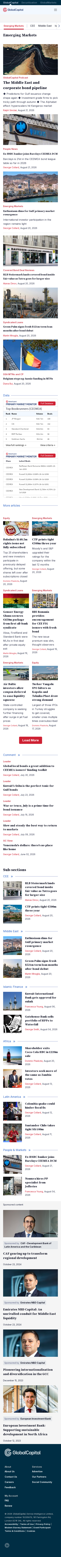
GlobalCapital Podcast (15, 77)
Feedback (10, 1487)
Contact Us (11, 1477)
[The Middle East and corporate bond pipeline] (30, 59)
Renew (8, 1506)
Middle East (45, 25)
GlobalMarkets (48, 2)
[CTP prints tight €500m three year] (45, 528)
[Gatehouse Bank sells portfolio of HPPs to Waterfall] (12, 1024)
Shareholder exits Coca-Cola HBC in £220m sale (41, 1052)
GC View (8, 840)
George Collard (11, 167)
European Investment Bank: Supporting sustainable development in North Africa (25, 1430)
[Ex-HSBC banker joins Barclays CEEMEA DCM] (30, 129)
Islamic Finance (13, 986)
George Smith (32, 1029)
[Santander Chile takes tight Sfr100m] (12, 1133)
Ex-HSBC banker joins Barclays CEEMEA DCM (30, 153)
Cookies (31, 1531)
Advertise (37, 1471)
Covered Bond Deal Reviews (18, 270)
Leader (7, 761)
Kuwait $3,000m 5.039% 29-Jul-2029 (34, 479)
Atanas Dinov (9, 283)
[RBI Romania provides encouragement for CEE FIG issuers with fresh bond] (45, 601)
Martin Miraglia (10, 335)
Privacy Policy (43, 1524)
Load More (30, 740)
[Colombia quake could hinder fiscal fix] (12, 1111)
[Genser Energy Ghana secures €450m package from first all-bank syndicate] (16, 601)
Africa (7, 1041)
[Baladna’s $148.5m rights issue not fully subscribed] (16, 528)
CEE (32, 25)
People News (10, 149)
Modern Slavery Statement (18, 1527)
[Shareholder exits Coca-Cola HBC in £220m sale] (12, 1055)
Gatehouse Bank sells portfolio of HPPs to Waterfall (39, 1020)
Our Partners (39, 1477)
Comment (9, 754)
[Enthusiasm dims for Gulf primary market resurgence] (30, 186)
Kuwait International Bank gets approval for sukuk (40, 997)
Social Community (42, 1482)
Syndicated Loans (13, 322)
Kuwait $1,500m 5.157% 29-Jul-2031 (34, 484)
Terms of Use (27, 1524)
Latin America (12, 1096)
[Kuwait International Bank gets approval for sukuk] (12, 1001)
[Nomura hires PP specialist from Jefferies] (12, 1186)
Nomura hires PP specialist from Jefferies (36, 1182)
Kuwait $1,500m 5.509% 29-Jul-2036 (34, 474)
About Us (10, 1471)
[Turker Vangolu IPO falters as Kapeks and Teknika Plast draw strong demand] (45, 673)
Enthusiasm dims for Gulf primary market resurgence (39, 942)
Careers (9, 1482)
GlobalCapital (10, 2)
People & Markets (14, 1150)
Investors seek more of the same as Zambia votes (41, 1075)
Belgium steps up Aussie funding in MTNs (28, 378)
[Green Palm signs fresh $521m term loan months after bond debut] (30, 303)
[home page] (13, 9)
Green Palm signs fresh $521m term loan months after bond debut (41, 965)
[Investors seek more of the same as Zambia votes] (12, 1078)
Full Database (47, 403)
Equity (6, 518)
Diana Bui (8, 383)
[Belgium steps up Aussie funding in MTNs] (30, 355)
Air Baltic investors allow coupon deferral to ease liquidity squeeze (14, 692)
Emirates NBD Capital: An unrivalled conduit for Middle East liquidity (29, 1314)
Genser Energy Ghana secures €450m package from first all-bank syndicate (15, 619)
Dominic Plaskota (11, 581)
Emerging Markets (13, 206)
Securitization (29, 2)
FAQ (7, 1500)
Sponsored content (13, 1204)
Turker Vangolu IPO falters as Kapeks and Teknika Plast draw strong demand (45, 692)
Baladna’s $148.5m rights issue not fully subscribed (15, 543)
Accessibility (11, 1524)
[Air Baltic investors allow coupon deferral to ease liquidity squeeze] (16, 673)
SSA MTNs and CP (13, 374)
